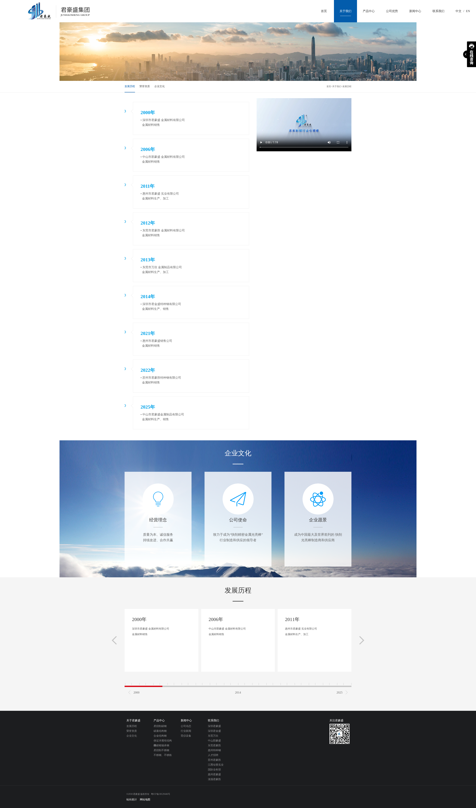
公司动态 (186, 726)
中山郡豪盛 (214, 740)
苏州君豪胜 (214, 760)
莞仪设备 (186, 735)
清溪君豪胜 (214, 779)
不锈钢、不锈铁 (163, 755)
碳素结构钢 (160, 731)
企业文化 (159, 86)
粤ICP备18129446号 (160, 794)
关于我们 (336, 86)
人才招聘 (213, 755)
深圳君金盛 (214, 731)
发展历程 (130, 86)
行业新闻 (186, 731)
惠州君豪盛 (214, 774)
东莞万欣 (213, 735)
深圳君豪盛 (214, 726)
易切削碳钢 (160, 726)
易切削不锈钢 (161, 750)
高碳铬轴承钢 (161, 745)
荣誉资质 (144, 86)
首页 (329, 86)
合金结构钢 (160, 735)
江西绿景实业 (215, 764)
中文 (458, 11)
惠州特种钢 (214, 750)
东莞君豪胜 (214, 745)
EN (468, 11)
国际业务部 (214, 769)
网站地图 (145, 799)
